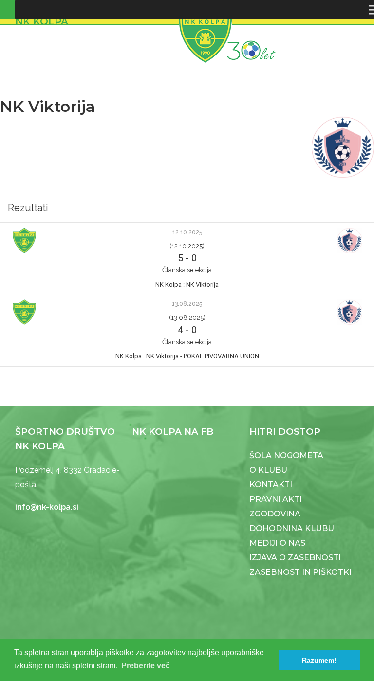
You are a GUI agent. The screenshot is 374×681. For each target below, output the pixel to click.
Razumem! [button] (319, 660)
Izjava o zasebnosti (295, 557)
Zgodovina (274, 513)
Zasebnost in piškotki (300, 572)
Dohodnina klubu (291, 528)
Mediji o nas (277, 543)
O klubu (268, 470)
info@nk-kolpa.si (46, 507)
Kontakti (270, 484)
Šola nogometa (286, 455)
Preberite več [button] (145, 666)
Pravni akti (275, 499)
